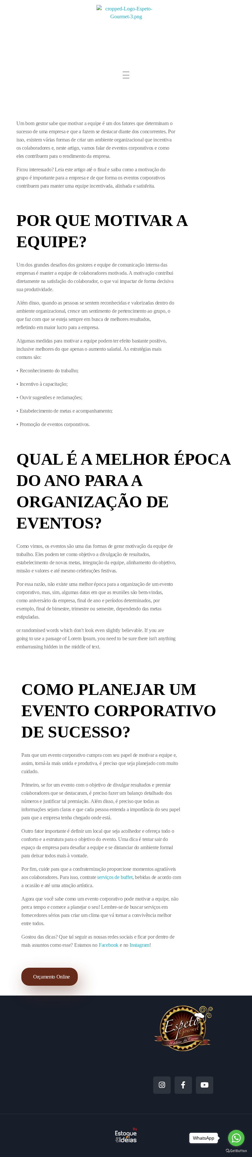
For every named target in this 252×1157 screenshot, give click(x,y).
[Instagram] (162, 1085)
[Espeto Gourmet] (126, 29)
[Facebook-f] (183, 1085)
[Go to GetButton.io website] (236, 1150)
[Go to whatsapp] (236, 1138)
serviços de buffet (114, 877)
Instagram (138, 945)
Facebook (108, 945)
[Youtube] (204, 1085)
